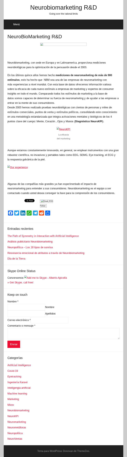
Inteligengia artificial (19, 387)
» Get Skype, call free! (20, 282)
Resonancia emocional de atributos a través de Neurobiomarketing (45, 253)
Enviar (14, 344)
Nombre (12, 301)
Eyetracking (14, 376)
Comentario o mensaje (21, 325)
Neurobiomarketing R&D (63, 7)
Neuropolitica (15, 433)
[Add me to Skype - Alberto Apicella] (45, 277)
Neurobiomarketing (18, 410)
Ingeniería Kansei (17, 382)
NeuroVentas (14, 438)
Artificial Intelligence (19, 365)
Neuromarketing (16, 421)
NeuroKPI (13, 416)
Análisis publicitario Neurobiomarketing (30, 241)
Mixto (10, 404)
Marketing (13, 399)
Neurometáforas (16, 427)
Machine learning (17, 393)
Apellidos (50, 313)
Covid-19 (12, 370)
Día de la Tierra (16, 258)
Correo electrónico (19, 320)
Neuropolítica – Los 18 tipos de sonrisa (30, 247)
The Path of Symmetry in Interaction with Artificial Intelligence (43, 236)
